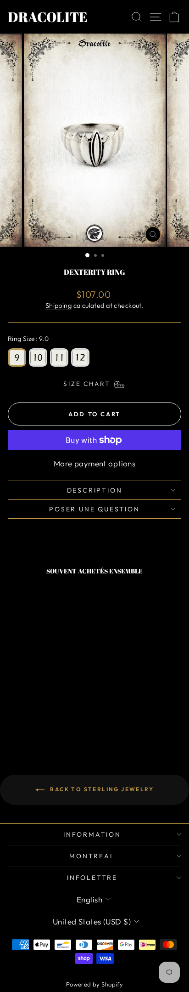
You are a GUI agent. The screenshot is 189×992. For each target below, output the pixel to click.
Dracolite (48, 16)
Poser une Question (94, 509)
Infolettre (92, 877)
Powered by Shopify (94, 984)
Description (94, 490)
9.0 (17, 357)
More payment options (95, 463)
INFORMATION (92, 834)
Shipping (58, 305)
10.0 (38, 357)
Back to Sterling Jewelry (101, 789)
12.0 (80, 357)
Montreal (92, 856)
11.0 (59, 357)
